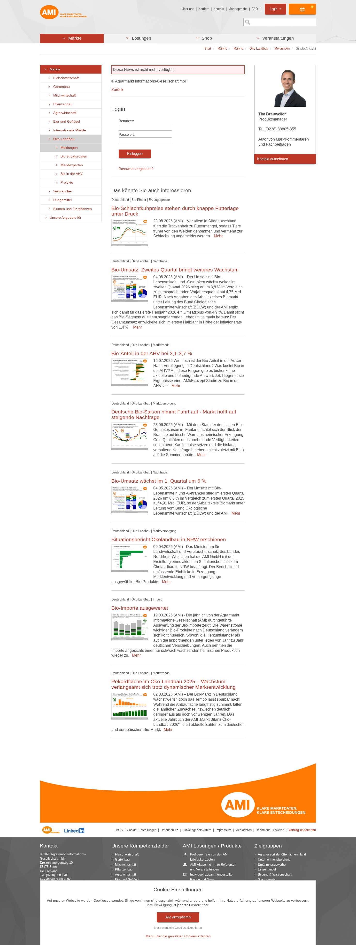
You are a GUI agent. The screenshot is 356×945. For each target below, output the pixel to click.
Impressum (223, 830)
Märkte (54, 69)
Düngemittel (61, 200)
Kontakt (218, 9)
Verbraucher (61, 191)
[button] (72, 38)
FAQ (255, 9)
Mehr (217, 236)
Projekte (66, 182)
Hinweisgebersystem (196, 830)
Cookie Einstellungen (141, 830)
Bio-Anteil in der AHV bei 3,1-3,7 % (151, 353)
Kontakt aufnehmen (272, 159)
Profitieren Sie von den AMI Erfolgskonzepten (209, 857)
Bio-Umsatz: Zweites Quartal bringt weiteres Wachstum (175, 269)
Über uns (188, 9)
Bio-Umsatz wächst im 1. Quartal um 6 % (158, 481)
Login (274, 9)
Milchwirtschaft (63, 95)
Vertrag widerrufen (302, 830)
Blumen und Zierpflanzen (71, 209)
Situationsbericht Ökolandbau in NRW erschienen (168, 539)
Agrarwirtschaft (63, 113)
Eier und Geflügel (65, 121)
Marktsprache (238, 9)
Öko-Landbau (62, 139)
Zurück (117, 90)
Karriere (203, 9)
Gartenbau (60, 87)
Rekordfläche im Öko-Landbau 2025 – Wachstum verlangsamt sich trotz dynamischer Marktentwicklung (173, 684)
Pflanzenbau (61, 104)
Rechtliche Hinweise (270, 830)
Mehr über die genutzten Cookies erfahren (178, 936)
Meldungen (68, 148)
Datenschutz (169, 830)
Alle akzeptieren (178, 917)
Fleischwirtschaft (65, 78)
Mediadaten (243, 830)
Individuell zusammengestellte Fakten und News (211, 877)
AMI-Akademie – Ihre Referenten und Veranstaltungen (213, 867)
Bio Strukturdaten (73, 156)
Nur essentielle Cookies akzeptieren (178, 928)
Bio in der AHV (71, 174)
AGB (119, 830)
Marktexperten (71, 165)
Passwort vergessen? (136, 169)
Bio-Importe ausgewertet (139, 608)
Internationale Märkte (68, 130)
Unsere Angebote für (64, 217)
